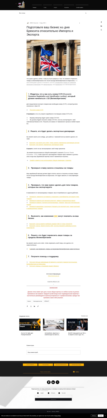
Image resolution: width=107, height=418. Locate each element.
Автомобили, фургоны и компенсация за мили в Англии (52, 334)
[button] (86, 13)
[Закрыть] (105, 416)
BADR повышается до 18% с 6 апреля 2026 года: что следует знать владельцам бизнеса (77, 334)
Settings (94, 415)
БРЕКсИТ (46, 301)
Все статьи (22, 13)
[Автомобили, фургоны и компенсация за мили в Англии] (53, 325)
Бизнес (29, 301)
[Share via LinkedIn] (34, 306)
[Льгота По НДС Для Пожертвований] (29, 324)
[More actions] (79, 23)
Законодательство (37, 301)
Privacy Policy (57, 415)
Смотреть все (84, 316)
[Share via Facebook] (27, 306)
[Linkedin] (101, 26)
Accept (100, 415)
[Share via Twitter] (31, 306)
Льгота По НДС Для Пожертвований (27, 333)
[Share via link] (38, 306)
